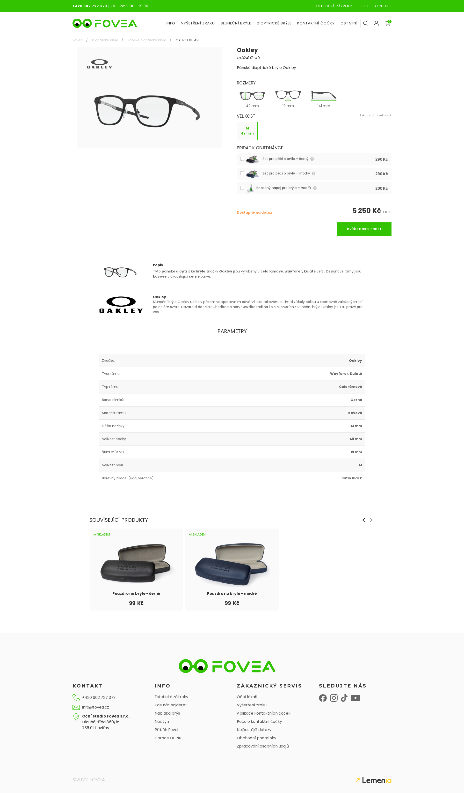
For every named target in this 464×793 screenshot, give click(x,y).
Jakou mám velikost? (375, 115)
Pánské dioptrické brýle (147, 40)
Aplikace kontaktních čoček (263, 713)
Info (171, 23)
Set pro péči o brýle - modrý (286, 173)
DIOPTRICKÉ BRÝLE (274, 23)
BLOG (364, 6)
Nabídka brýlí (167, 713)
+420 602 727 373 (89, 6)
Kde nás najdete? (171, 705)
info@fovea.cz (95, 707)
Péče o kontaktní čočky (259, 721)
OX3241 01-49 (187, 40)
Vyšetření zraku (252, 705)
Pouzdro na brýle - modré (232, 593)
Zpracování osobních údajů (263, 746)
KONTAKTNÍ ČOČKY (316, 23)
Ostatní (349, 23)
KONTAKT (383, 6)
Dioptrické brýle (105, 40)
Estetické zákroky (171, 697)
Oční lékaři (247, 697)
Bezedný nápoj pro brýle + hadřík (284, 187)
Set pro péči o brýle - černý (286, 158)
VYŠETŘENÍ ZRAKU (198, 23)
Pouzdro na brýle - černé (136, 593)
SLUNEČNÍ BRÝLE (236, 23)
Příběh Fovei (166, 730)
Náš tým (162, 721)
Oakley (355, 360)
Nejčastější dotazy (254, 730)
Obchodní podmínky (256, 738)
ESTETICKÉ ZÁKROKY (334, 6)
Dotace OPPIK (168, 738)
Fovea (77, 40)
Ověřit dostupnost (364, 229)
